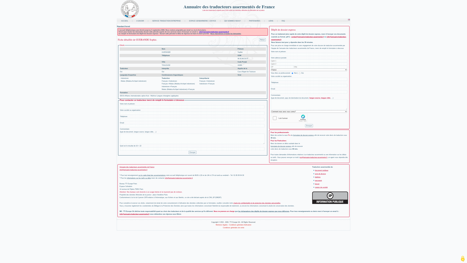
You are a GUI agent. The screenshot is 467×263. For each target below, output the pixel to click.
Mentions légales (222, 225)
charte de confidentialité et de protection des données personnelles (256, 203)
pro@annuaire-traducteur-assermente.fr (313, 157)
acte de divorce (320, 174)
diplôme (317, 177)
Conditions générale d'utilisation (240, 225)
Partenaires (254, 21)
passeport (318, 180)
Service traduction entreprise (166, 21)
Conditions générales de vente (233, 228)
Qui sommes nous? (232, 21)
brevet (317, 184)
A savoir (140, 21)
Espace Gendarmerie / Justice (202, 21)
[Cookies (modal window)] (462, 259)
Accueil (124, 21)
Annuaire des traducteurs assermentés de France (229, 6)
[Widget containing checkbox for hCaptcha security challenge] (289, 118)
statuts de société (321, 187)
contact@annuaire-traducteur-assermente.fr (307, 37)
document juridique (321, 170)
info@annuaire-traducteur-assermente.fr (214, 32)
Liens (271, 21)
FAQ (283, 21)
